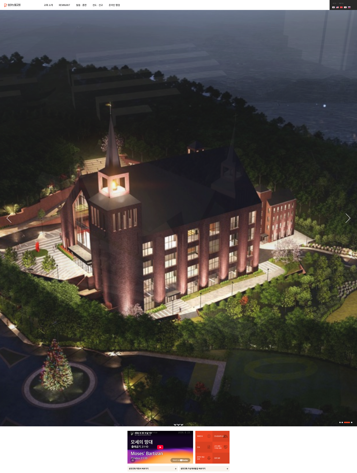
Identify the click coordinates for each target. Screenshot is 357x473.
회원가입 (132, 1)
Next (347, 218)
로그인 (125, 1)
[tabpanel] (178, 218)
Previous (9, 218)
